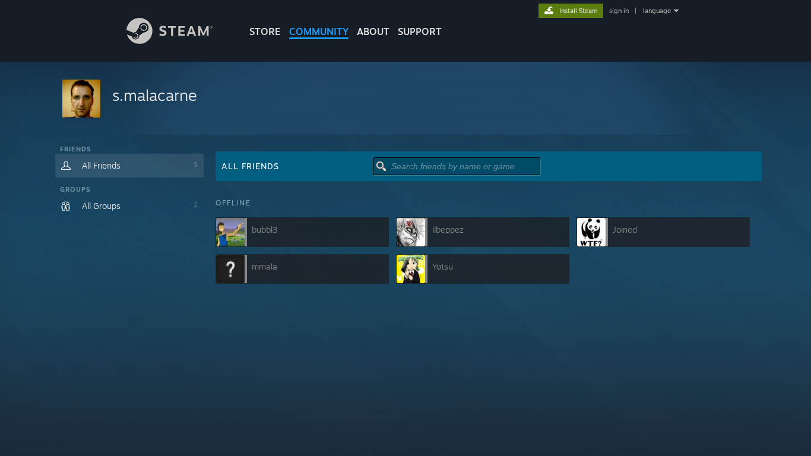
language (657, 11)
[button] (405, 99)
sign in (619, 11)
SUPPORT (420, 31)
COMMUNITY (319, 31)
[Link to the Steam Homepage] (169, 41)
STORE (265, 31)
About (373, 31)
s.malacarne (154, 95)
